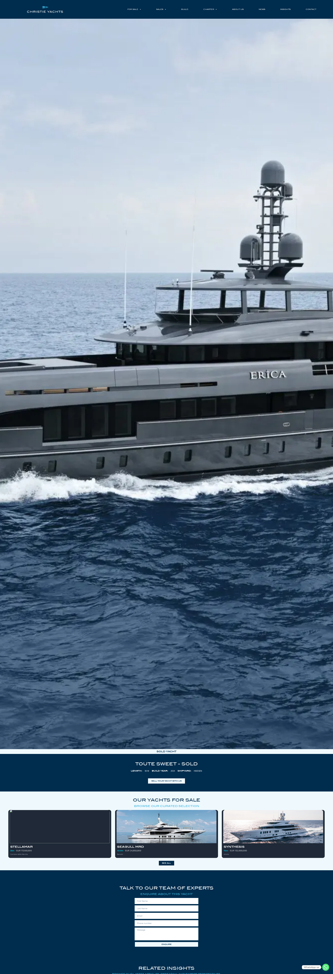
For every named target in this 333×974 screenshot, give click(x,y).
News (262, 9)
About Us (238, 9)
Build (184, 9)
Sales (159, 9)
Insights (285, 9)
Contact (311, 9)
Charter (208, 9)
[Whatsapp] (325, 967)
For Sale (132, 9)
